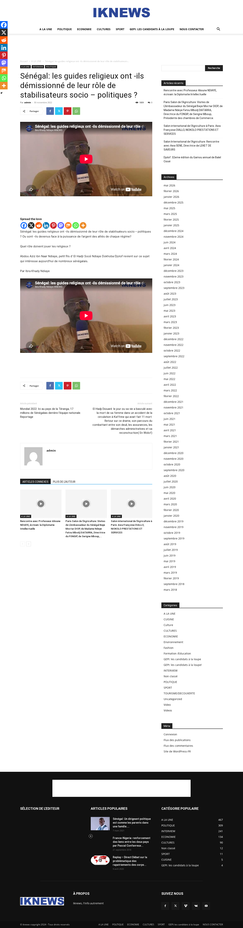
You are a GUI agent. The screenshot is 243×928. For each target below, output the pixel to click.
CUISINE (169, 619)
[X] (31, 225)
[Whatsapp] (75, 225)
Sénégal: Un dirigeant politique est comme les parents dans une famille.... (132, 822)
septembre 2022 (174, 356)
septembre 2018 (174, 584)
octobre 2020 (172, 464)
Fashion (169, 648)
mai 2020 (169, 493)
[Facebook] (50, 111)
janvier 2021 (171, 447)
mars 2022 (170, 390)
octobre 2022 (172, 350)
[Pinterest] (67, 111)
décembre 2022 (173, 339)
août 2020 (170, 476)
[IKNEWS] (121, 12)
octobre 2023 (172, 282)
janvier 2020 (171, 515)
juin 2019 (169, 555)
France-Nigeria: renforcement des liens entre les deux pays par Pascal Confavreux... (131, 842)
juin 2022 (169, 373)
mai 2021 (169, 424)
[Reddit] (38, 225)
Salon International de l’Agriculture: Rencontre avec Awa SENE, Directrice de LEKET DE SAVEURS (191, 145)
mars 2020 (170, 504)
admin (27, 102)
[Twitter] (59, 111)
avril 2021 (170, 430)
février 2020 (171, 510)
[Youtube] (206, 906)
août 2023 (170, 293)
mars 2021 (170, 436)
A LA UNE (45, 29)
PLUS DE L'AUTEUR (64, 481)
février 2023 (171, 328)
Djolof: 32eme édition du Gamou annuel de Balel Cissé (192, 159)
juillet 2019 (171, 550)
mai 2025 (169, 208)
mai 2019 (169, 561)
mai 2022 (169, 379)
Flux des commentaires (178, 745)
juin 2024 (169, 242)
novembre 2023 (173, 276)
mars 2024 (170, 253)
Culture (168, 625)
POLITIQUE (64, 29)
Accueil (24, 61)
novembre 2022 (173, 345)
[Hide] (1, 93)
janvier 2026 (171, 197)
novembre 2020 (173, 458)
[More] (83, 225)
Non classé (171, 676)
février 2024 (171, 259)
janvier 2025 (171, 225)
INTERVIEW (38, 66)
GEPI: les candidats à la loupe (152, 29)
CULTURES (103, 29)
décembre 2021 (173, 402)
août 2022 (170, 362)
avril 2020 (170, 498)
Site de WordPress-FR (177, 751)
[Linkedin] (46, 225)
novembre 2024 (173, 236)
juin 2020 (169, 487)
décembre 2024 (173, 231)
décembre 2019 (173, 521)
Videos (168, 710)
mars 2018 (170, 589)
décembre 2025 (173, 202)
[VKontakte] (196, 906)
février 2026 (171, 191)
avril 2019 (170, 567)
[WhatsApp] (76, 111)
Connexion (170, 734)
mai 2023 (169, 310)
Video (167, 704)
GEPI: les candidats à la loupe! (183, 665)
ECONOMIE (84, 29)
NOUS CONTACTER (192, 29)
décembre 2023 (173, 271)
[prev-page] (22, 544)
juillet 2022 (171, 367)
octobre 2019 (172, 533)
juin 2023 (169, 305)
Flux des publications (177, 740)
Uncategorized (173, 699)
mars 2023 (170, 322)
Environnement (173, 642)
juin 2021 (169, 419)
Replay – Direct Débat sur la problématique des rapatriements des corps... (130, 861)
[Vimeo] (185, 906)
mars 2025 (170, 214)
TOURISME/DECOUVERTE (179, 693)
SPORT (120, 29)
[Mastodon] (61, 225)
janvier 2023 (171, 333)
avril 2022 (170, 384)
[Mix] (68, 225)
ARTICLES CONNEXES (35, 481)
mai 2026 (169, 185)
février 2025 (171, 219)
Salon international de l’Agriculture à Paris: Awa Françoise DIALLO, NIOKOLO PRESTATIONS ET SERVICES (192, 129)
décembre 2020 (173, 453)
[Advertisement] (121, 46)
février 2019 (171, 578)
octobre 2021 (172, 413)
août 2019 (170, 544)
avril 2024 (170, 248)
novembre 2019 (173, 527)
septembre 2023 (174, 288)
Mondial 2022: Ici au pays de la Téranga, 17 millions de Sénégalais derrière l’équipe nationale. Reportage (50, 413)
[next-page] (28, 544)
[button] (218, 29)
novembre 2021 (173, 407)
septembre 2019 (174, 538)
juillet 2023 (171, 299)
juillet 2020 (171, 481)
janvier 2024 (171, 265)
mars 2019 (170, 572)
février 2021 (171, 441)
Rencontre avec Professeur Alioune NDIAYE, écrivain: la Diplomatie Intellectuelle (40, 525)
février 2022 (171, 396)
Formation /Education (177, 653)
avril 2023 (170, 316)
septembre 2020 (174, 470)
